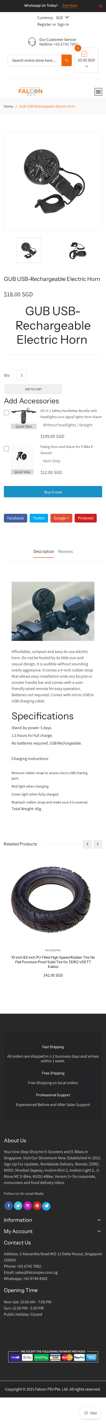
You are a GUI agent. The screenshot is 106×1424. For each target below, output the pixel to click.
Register (44, 24)
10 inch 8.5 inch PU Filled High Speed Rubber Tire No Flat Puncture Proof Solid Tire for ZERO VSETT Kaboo (53, 962)
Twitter (39, 518)
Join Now (69, 5)
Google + (61, 518)
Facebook (15, 518)
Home (8, 106)
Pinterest (85, 518)
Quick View (24, 426)
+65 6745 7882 (66, 44)
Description (43, 551)
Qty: (7, 375)
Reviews (65, 551)
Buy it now (53, 492)
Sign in (63, 24)
